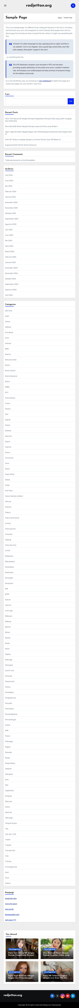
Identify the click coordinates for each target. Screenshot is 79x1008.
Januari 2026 (10, 197)
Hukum (8, 512)
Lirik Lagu (9, 611)
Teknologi (9, 818)
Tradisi (7, 840)
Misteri (7, 638)
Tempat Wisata (11, 823)
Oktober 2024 (10, 279)
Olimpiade (9, 665)
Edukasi (8, 431)
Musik (7, 643)
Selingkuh (9, 774)
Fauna (7, 452)
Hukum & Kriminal (12, 518)
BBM (7, 349)
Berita (7, 365)
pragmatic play (11, 898)
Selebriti (8, 769)
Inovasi (8, 523)
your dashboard (45, 81)
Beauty (8, 354)
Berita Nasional (11, 376)
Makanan (8, 616)
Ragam (8, 747)
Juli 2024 (9, 295)
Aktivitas (8, 311)
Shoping (8, 796)
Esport (7, 442)
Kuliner (8, 600)
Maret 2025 (9, 251)
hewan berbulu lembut (14, 496)
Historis (8, 507)
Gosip (7, 485)
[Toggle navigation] (5, 5)
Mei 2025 (8, 241)
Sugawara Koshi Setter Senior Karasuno (21, 145)
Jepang (8, 540)
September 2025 (11, 219)
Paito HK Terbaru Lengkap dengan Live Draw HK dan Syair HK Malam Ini (33, 140)
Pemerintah (9, 681)
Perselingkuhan (11, 714)
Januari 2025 (10, 262)
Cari (7, 94)
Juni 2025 (9, 235)
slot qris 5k (9, 909)
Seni (7, 780)
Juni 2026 (9, 181)
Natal (7, 649)
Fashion (8, 447)
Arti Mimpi (9, 332)
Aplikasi (8, 327)
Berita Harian (10, 371)
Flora (7, 463)
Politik (7, 725)
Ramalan (8, 752)
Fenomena (9, 458)
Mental (7, 627)
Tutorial (8, 861)
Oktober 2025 (10, 213)
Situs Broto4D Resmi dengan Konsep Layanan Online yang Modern (31, 126)
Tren (7, 856)
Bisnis (7, 382)
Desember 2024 (11, 268)
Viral (7, 872)
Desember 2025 (11, 202)
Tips (6, 829)
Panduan (8, 676)
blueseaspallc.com (12, 915)
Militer (7, 632)
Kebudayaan (10, 561)
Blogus (46, 1005)
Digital (7, 420)
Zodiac (7, 883)
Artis (7, 338)
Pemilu (7, 687)
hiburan (8, 502)
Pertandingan (10, 720)
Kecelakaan (9, 567)
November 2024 (11, 273)
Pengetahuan (10, 698)
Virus (7, 878)
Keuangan (9, 578)
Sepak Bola (9, 791)
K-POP (7, 551)
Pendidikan (9, 692)
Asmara (8, 343)
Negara (8, 654)
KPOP (7, 594)
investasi (8, 534)
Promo (7, 736)
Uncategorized (11, 867)
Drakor (7, 425)
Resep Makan (10, 763)
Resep (7, 758)
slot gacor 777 (10, 920)
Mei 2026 (8, 186)
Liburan (8, 605)
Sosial (7, 807)
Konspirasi (9, 583)
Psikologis (9, 741)
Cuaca (7, 403)
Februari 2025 (10, 257)
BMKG (7, 387)
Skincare (8, 801)
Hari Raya (9, 491)
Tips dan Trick (10, 834)
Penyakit (8, 703)
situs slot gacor (11, 904)
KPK (6, 589)
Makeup (8, 621)
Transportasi (10, 851)
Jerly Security (10, 545)
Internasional (10, 529)
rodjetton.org (39, 5)
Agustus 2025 (10, 224)
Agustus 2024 (10, 290)
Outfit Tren (9, 671)
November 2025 (11, 208)
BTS (6, 392)
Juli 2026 (9, 175)
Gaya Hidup (9, 474)
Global (7, 480)
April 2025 (9, 246)
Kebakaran (9, 556)
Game (7, 469)
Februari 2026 (10, 192)
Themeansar (56, 1005)
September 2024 (11, 284)
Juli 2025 (9, 230)
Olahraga (8, 660)
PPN (6, 731)
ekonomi (8, 436)
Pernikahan (9, 709)
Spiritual (8, 812)
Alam (7, 316)
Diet (6, 414)
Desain (7, 409)
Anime (7, 322)
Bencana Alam (11, 360)
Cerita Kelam (10, 398)
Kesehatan (9, 572)
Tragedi (8, 845)
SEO (6, 785)
